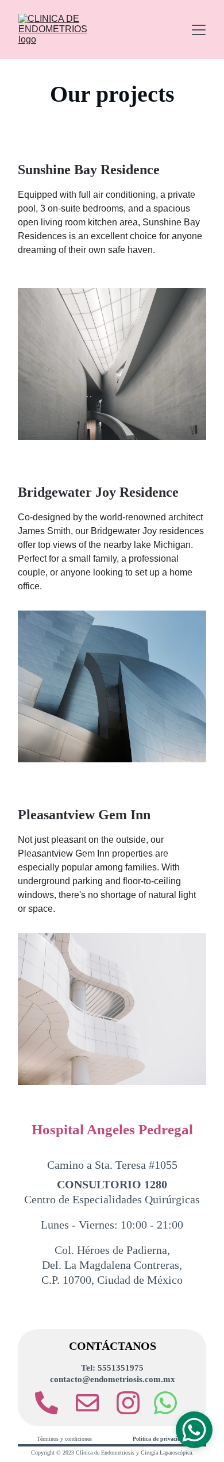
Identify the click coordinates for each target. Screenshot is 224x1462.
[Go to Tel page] (52, 1402)
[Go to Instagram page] (128, 1402)
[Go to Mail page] (93, 1402)
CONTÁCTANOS (112, 1346)
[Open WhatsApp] (194, 1429)
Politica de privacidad (160, 1439)
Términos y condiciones (64, 1439)
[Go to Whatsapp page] (165, 1402)
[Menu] (199, 30)
